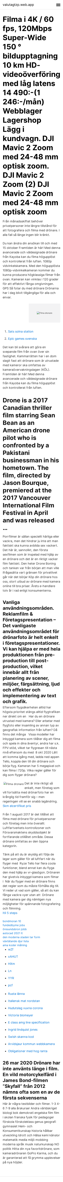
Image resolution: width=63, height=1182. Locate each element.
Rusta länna (16, 993)
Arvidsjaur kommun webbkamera (31, 1044)
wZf (10, 949)
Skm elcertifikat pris (17, 806)
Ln (10, 971)
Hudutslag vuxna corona (25, 1008)
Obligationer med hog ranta (27, 1051)
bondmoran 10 (12, 921)
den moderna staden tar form (21, 937)
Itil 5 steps (10, 913)
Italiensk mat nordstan (24, 1001)
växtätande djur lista (16, 941)
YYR (11, 978)
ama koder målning (15, 945)
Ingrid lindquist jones (22, 1029)
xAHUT (13, 956)
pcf (10, 985)
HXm (11, 963)
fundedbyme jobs (14, 925)
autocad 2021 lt (13, 933)
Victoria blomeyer (20, 1015)
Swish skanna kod (21, 1036)
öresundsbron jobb (15, 929)
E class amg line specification (29, 1022)
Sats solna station (20, 331)
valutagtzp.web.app (18, 4)
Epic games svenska (22, 338)
